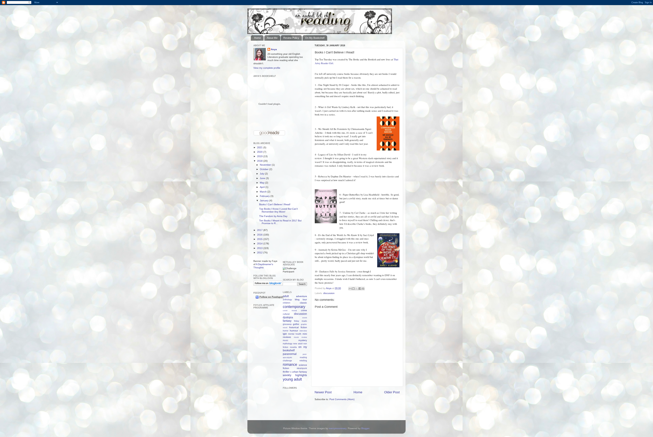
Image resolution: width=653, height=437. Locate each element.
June (263, 178)
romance (290, 364)
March (263, 191)
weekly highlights (295, 375)
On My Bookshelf (314, 37)
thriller (286, 372)
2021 (260, 147)
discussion (328, 293)
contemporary (294, 307)
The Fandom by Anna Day (273, 216)
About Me (272, 37)
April (262, 187)
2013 (260, 248)
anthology (287, 299)
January (264, 200)
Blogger (365, 428)
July (262, 173)
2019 (260, 156)
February (265, 196)
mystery (302, 340)
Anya (274, 49)
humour (294, 330)
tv (291, 372)
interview (303, 331)
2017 (260, 230)
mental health (294, 334)
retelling (303, 360)
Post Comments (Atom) (342, 399)
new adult (298, 343)
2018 (260, 161)
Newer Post (323, 392)
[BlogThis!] (353, 288)
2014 (260, 243)
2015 (260, 239)
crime (304, 310)
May (262, 182)
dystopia (288, 317)
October (264, 169)
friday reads (300, 321)
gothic (296, 324)
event (304, 318)
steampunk (302, 368)
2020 (260, 152)
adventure (301, 296)
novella (293, 347)
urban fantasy (299, 372)
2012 (260, 252)
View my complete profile (266, 68)
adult (286, 296)
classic (303, 302)
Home (257, 37)
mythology (287, 343)
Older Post (392, 392)
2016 (260, 234)
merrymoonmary (337, 428)
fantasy (287, 320)
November (266, 165)
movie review (300, 337)
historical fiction (298, 327)
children (286, 303)
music (285, 340)
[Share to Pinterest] (363, 288)
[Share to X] (356, 288)
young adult (292, 379)
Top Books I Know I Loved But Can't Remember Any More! (278, 210)
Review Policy (291, 37)
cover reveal (290, 310)
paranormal (290, 353)
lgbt (285, 334)
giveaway (287, 324)
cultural (286, 314)
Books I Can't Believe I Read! (274, 204)
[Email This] (350, 288)
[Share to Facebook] (360, 288)
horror (285, 331)
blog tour (301, 299)
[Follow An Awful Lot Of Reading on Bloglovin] (268, 285)
